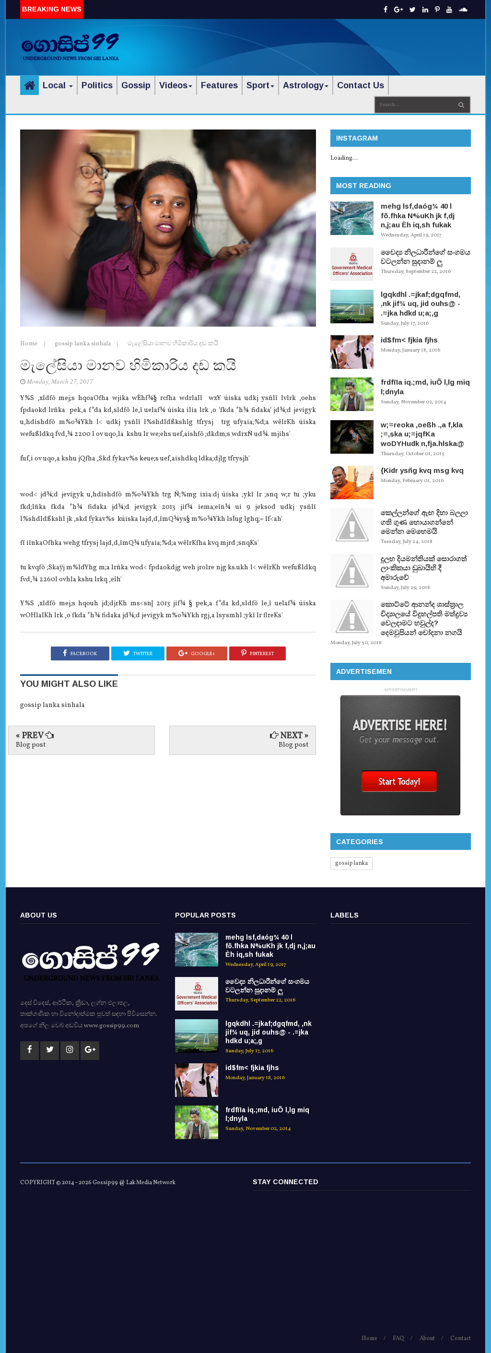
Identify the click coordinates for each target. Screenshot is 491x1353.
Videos (173, 85)
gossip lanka (351, 863)
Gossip (136, 85)
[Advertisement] (358, 40)
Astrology (303, 85)
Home (29, 344)
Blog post (31, 745)
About (427, 1338)
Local (55, 85)
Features (219, 85)
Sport (257, 85)
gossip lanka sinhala (83, 344)
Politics (97, 85)
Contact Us (360, 85)
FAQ (398, 1338)
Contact (460, 1338)
